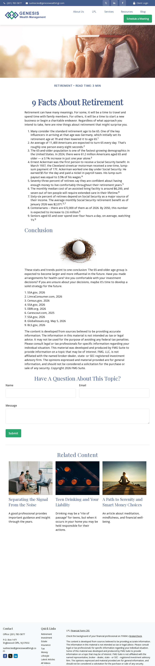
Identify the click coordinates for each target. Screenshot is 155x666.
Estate (44, 641)
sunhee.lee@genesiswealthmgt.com (46, 3)
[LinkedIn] (114, 3)
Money (44, 652)
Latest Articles (48, 659)
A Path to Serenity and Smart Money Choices (122, 501)
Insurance (46, 645)
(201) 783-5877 (14, 3)
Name (9, 385)
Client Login (142, 3)
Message (11, 405)
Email (82, 385)
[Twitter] (106, 3)
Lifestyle (45, 655)
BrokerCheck (135, 636)
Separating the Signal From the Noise (28, 501)
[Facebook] (122, 3)
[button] (78, 11)
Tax (43, 648)
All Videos (45, 663)
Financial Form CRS (80, 630)
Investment (46, 637)
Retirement (46, 634)
